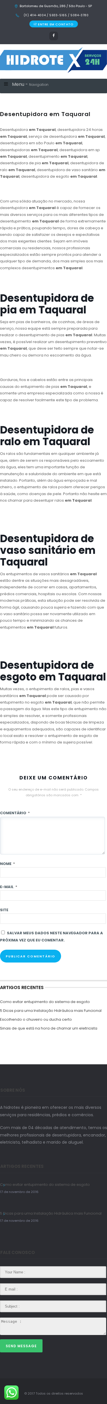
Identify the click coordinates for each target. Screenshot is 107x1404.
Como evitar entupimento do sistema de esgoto (45, 1001)
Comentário (15, 813)
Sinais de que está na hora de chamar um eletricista (48, 1028)
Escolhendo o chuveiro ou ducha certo (36, 1019)
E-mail (8, 887)
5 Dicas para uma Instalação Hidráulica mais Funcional (51, 1010)
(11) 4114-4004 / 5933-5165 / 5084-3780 (55, 15)
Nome (7, 863)
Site (4, 910)
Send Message (21, 1346)
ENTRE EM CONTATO (56, 24)
